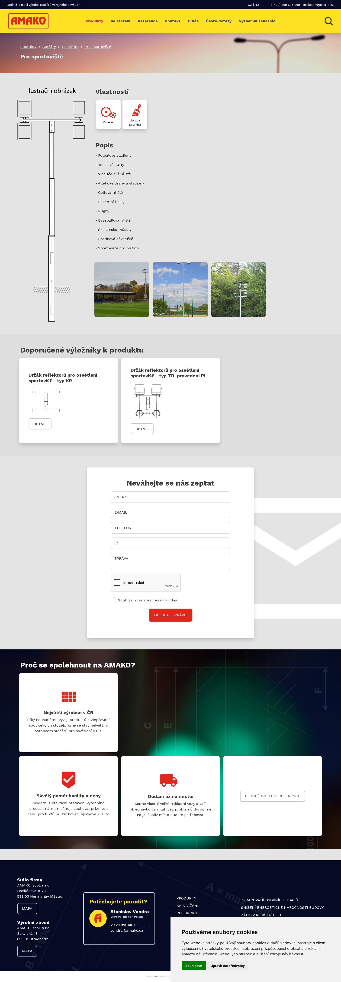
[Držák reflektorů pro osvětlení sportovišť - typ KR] (46, 400)
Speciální (70, 46)
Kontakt (172, 21)
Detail (40, 424)
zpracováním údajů (161, 600)
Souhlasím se (148, 600)
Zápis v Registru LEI (261, 915)
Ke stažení (120, 21)
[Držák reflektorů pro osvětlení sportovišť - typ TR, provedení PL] (148, 400)
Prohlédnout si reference (272, 796)
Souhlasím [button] (193, 966)
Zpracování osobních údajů (269, 900)
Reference (148, 21)
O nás (193, 21)
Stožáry (49, 46)
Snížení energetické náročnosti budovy (282, 907)
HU (257, 4)
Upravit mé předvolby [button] (228, 966)
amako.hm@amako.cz (318, 4)
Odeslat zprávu (170, 615)
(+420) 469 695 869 (285, 4)
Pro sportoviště (97, 46)
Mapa (27, 908)
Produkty (94, 21)
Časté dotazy (219, 21)
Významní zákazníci (257, 21)
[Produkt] (121, 289)
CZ (250, 4)
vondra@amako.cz (126, 930)
